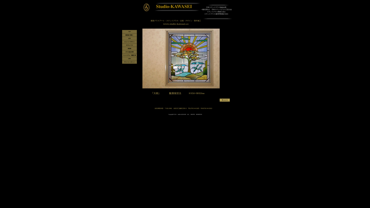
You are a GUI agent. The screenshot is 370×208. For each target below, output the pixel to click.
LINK (129, 58)
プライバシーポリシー (129, 62)
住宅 (129, 38)
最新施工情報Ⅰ (129, 35)
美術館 (129, 48)
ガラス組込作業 (129, 52)
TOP (129, 31)
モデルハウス (129, 45)
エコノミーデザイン (129, 41)
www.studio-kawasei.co (176, 24)
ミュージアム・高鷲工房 (129, 55)
